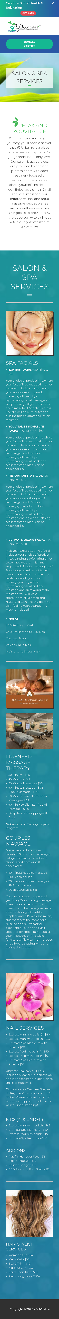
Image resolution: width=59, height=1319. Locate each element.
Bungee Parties (29, 44)
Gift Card (28, 13)
